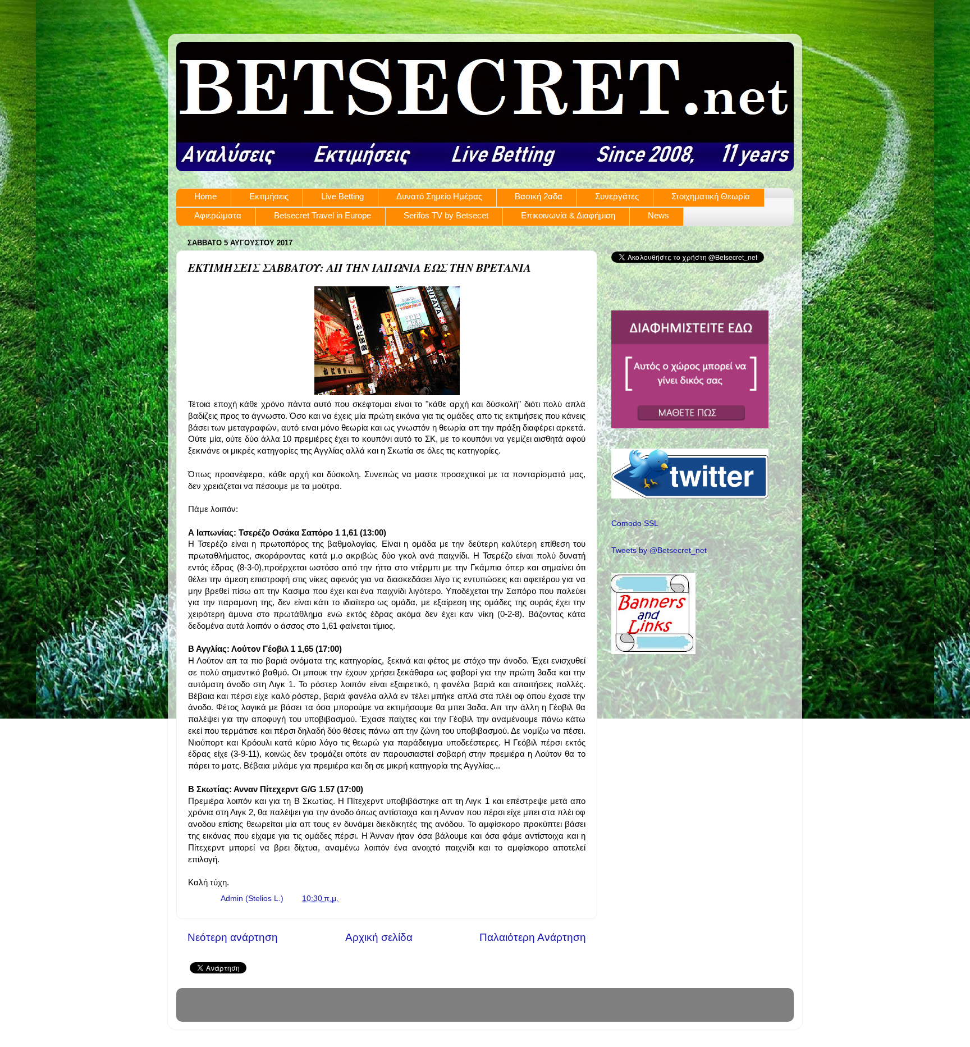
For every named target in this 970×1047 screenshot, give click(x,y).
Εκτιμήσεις (269, 196)
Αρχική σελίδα (379, 937)
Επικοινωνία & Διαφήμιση (568, 215)
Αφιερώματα (217, 215)
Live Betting (342, 196)
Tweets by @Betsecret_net (659, 550)
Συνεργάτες (617, 196)
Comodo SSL (634, 523)
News (658, 215)
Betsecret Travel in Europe (322, 215)
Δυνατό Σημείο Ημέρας (439, 196)
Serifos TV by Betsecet (446, 215)
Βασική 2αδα (538, 196)
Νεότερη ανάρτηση (232, 937)
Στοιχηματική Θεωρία (710, 196)
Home (205, 196)
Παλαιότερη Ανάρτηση (532, 937)
